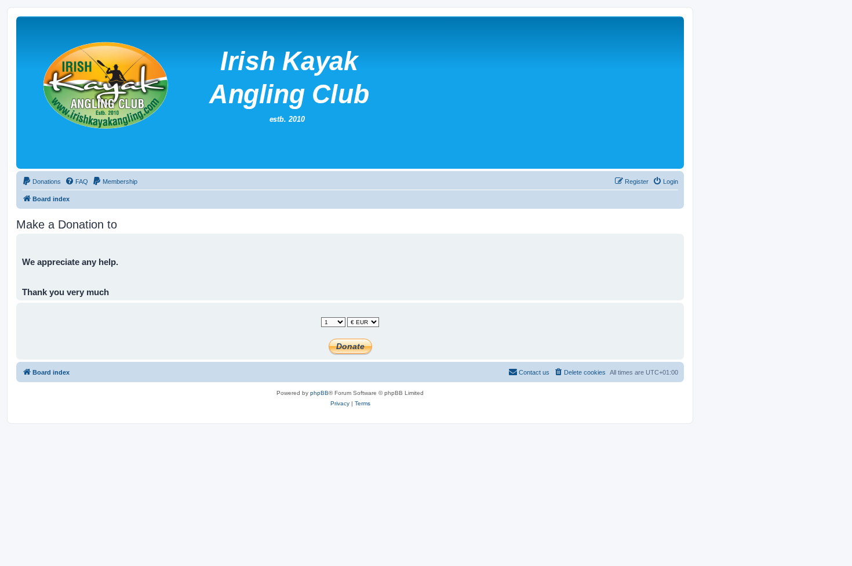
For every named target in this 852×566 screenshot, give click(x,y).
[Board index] (301, 92)
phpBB (319, 393)
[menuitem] (41, 181)
